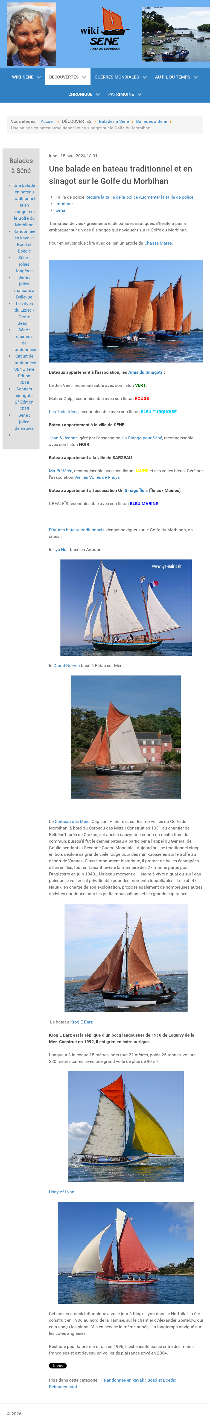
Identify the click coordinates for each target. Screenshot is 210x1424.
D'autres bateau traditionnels (76, 529)
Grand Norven (66, 665)
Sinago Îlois (136, 490)
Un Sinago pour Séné (142, 437)
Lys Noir (60, 549)
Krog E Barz (81, 1022)
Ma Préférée (60, 470)
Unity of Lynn (61, 1191)
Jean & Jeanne (63, 437)
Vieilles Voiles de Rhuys (97, 477)
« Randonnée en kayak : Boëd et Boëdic (138, 1380)
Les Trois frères (63, 411)
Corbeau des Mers (72, 821)
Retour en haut (63, 1386)
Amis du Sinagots (145, 372)
